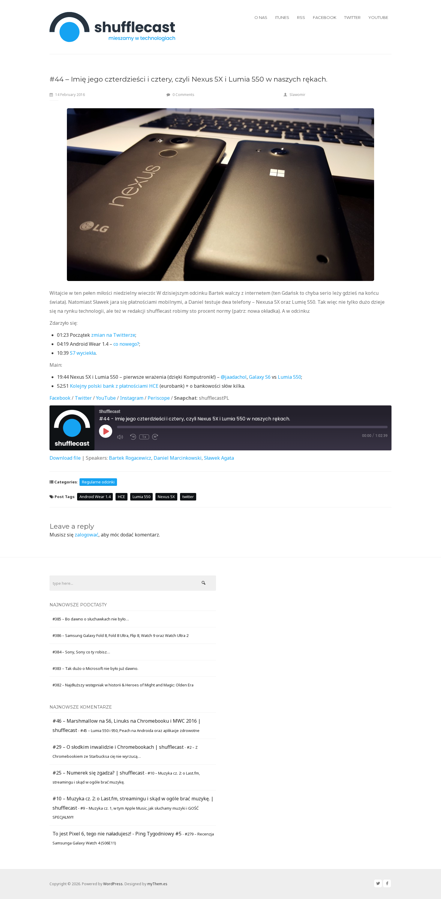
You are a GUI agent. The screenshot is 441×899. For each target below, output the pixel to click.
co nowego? (126, 344)
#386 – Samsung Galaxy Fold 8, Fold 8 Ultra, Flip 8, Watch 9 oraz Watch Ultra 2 (120, 635)
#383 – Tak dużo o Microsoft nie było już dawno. (95, 668)
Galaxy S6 (260, 377)
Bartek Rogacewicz (130, 458)
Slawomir (297, 94)
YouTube (378, 17)
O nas (260, 17)
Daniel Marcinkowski (178, 458)
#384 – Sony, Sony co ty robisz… (81, 652)
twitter (188, 496)
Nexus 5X (166, 496)
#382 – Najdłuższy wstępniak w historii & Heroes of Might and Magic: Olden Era (123, 685)
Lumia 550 (289, 377)
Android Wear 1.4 (95, 496)
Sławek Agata (219, 458)
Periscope (159, 398)
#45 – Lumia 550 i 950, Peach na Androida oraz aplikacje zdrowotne (140, 730)
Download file (65, 458)
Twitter (352, 17)
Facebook (324, 17)
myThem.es (157, 883)
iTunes (282, 17)
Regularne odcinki (98, 482)
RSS (301, 17)
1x (144, 437)
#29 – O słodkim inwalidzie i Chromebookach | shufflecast (118, 747)
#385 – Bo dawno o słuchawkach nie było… (90, 619)
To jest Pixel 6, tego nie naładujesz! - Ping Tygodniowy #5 (117, 833)
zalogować (86, 534)
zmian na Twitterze (113, 335)
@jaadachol (234, 377)
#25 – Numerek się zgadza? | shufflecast (98, 772)
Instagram (131, 398)
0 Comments (183, 94)
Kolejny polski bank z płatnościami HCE (114, 386)
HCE (121, 496)
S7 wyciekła (83, 353)
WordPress (113, 883)
